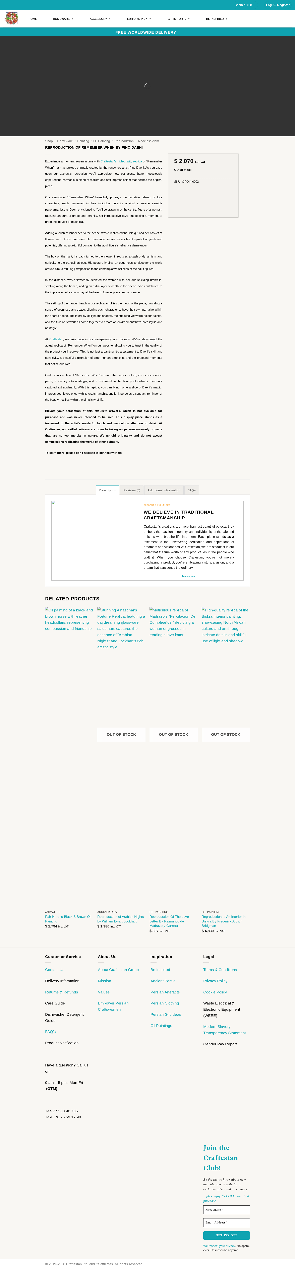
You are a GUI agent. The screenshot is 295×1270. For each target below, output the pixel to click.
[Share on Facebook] (48, 464)
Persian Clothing (165, 1003)
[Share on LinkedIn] (66, 464)
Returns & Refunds (61, 992)
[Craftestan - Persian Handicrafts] (11, 18)
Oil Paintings (161, 1026)
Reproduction (124, 141)
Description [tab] (107, 490)
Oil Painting (101, 141)
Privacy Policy (215, 981)
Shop (49, 141)
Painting (83, 141)
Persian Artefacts (165, 992)
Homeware (65, 141)
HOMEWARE (61, 18)
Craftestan (56, 339)
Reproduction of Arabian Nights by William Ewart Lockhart (120, 919)
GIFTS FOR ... (177, 18)
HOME (32, 18)
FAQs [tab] (192, 490)
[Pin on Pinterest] (60, 464)
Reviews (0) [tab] (131, 490)
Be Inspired (160, 970)
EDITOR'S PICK (137, 18)
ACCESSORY (98, 18)
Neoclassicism (148, 141)
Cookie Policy (215, 992)
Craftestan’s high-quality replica (121, 161)
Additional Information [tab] (164, 490)
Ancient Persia (163, 981)
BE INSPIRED (215, 18)
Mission (104, 981)
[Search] (225, 5)
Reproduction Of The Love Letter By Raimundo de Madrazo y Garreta (169, 921)
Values (104, 992)
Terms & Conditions (220, 970)
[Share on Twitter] (54, 464)
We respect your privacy (219, 1246)
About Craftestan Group (118, 970)
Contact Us (54, 970)
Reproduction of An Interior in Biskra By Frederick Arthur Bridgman (223, 921)
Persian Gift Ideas (166, 1014)
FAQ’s (50, 1032)
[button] (245, 5)
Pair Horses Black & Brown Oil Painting (68, 919)
